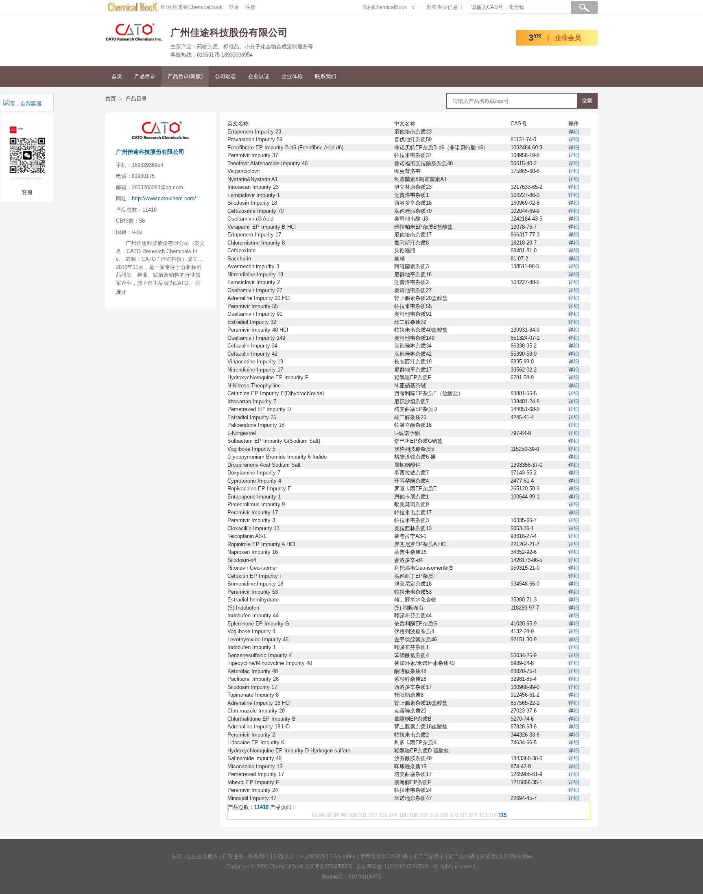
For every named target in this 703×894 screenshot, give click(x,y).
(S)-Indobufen (243, 608)
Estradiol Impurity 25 (251, 417)
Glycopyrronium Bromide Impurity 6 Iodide (277, 457)
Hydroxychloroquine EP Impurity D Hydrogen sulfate (288, 751)
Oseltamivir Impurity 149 (256, 338)
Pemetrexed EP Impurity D (259, 409)
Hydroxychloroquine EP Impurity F (267, 377)
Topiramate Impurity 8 (253, 695)
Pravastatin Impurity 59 (254, 139)
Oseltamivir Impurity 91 (254, 314)
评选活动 (490, 856)
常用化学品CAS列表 (384, 856)
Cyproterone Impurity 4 (254, 481)
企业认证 (258, 76)
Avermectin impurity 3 (253, 266)
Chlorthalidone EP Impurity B (261, 719)
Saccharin (239, 259)
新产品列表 (462, 856)
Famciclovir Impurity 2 (253, 282)
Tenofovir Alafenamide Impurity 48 (267, 163)
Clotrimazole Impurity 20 (256, 711)
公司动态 (225, 76)
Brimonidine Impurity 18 (255, 584)
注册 (250, 7)
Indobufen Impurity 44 (253, 615)
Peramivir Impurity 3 (251, 520)
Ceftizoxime (241, 250)
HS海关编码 (518, 856)
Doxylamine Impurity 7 (253, 473)
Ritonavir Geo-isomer (252, 568)
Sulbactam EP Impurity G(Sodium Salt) (273, 441)
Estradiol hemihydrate (253, 600)
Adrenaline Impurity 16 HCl (258, 703)
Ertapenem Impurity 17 (254, 235)
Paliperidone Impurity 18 (255, 425)
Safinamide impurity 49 (254, 758)
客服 (36, 104)
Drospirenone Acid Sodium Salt (264, 465)
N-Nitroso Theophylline (254, 386)
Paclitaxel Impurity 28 (253, 679)
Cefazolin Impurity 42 (252, 354)
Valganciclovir (243, 171)
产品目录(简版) (185, 76)
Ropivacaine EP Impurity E (259, 488)
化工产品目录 (428, 856)
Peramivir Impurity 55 (252, 306)
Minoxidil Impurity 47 (251, 798)
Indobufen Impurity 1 (251, 647)
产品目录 (144, 76)
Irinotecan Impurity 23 (253, 187)
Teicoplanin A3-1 (246, 536)
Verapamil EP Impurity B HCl (261, 227)
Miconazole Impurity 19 (254, 766)
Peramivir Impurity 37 (252, 155)
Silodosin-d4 (241, 560)
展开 (121, 292)
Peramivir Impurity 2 (251, 735)
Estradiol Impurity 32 (251, 322)
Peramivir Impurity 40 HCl (257, 330)
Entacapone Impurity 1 (254, 497)
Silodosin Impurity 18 (252, 203)
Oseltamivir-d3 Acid (250, 219)
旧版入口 (284, 856)
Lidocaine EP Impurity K (256, 742)
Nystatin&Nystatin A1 (252, 179)
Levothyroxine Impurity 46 (257, 639)
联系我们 (325, 76)
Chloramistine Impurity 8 (256, 243)
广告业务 (233, 856)
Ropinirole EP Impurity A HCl (261, 544)
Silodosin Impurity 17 (252, 687)
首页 (116, 76)
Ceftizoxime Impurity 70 (255, 211)
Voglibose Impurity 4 (251, 631)
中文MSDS (312, 856)
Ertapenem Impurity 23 (254, 132)
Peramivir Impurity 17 (252, 512)
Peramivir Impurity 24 (252, 790)
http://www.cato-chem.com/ (164, 198)
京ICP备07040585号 (329, 866)
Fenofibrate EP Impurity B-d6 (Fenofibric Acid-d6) (285, 147)
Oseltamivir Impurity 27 (254, 290)
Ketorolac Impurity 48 (252, 671)
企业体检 (292, 76)
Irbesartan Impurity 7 (251, 401)
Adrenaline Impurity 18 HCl (258, 727)
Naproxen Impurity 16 (252, 552)
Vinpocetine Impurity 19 (255, 361)
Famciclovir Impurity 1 (253, 195)
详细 (573, 132)
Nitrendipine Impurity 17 (255, 370)
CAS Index (343, 856)
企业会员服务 (202, 856)
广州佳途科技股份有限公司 (150, 152)
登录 (234, 7)
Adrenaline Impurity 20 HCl (258, 298)
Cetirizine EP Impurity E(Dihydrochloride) (275, 393)
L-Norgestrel (241, 433)
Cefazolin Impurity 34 (252, 346)
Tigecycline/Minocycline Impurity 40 (269, 663)
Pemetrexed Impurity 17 (255, 774)
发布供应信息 (442, 7)
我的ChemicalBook (384, 7)
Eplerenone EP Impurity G (258, 624)
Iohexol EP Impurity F (253, 782)
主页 (176, 856)
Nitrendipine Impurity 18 (255, 274)
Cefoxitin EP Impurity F (255, 576)
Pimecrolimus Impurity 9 (256, 504)
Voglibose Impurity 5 (251, 449)
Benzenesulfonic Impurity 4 (259, 655)
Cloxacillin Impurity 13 (253, 528)
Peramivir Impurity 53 (252, 592)
